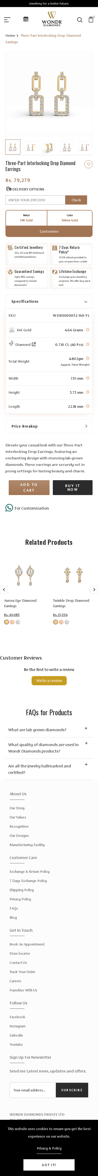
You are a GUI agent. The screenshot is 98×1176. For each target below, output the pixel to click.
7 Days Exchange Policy (28, 881)
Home (10, 36)
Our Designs (19, 836)
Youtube (16, 1045)
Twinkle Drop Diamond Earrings (71, 603)
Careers (15, 981)
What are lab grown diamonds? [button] (37, 729)
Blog (13, 918)
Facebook (17, 1017)
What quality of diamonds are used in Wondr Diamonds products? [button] (43, 747)
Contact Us (18, 963)
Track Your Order (22, 972)
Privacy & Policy (49, 1148)
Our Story (17, 808)
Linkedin (16, 1035)
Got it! (49, 1165)
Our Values (18, 817)
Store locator (20, 953)
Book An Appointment (27, 944)
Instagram (18, 1026)
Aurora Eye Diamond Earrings (20, 603)
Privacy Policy (20, 899)
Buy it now (72, 488)
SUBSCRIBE (72, 1090)
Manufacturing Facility (27, 845)
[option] (49, 94)
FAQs (14, 908)
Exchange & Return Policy (30, 872)
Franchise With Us (23, 990)
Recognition (19, 826)
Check (76, 200)
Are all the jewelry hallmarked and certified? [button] (39, 769)
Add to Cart (29, 487)
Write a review (49, 680)
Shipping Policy (22, 890)
